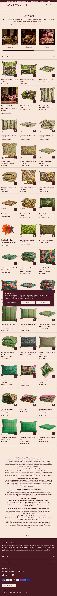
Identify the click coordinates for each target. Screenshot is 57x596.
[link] (11, 449)
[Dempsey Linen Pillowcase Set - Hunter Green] (9, 124)
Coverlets (48, 24)
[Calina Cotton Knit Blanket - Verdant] (47, 370)
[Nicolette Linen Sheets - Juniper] (47, 313)
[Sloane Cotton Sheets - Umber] (9, 203)
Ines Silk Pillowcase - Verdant (27, 381)
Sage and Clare (8, 590)
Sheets (47, 47)
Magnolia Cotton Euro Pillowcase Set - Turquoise (7, 162)
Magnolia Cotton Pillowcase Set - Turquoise (28, 162)
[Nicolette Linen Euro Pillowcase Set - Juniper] (9, 313)
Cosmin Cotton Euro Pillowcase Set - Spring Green (9, 438)
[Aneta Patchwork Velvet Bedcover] (9, 398)
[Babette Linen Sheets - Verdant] (9, 257)
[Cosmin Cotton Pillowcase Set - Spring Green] (28, 427)
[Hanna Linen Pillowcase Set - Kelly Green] (9, 370)
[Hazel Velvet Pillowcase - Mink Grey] (47, 342)
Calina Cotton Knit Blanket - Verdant (46, 381)
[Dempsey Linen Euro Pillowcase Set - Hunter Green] (47, 95)
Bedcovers (36, 24)
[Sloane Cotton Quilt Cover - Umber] (28, 203)
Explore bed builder (6, 113)
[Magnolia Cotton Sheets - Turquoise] (47, 150)
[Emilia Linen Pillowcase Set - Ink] (28, 342)
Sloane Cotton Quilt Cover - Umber (27, 214)
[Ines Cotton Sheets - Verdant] (28, 285)
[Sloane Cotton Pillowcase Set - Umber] (47, 177)
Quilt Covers (17, 24)
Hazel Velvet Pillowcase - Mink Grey (47, 353)
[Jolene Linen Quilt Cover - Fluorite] (28, 95)
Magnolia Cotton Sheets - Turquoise (45, 162)
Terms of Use (4, 592)
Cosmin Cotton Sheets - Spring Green (47, 438)
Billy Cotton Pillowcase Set (46, 240)
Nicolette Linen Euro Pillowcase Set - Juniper (9, 325)
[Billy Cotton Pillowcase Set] (47, 229)
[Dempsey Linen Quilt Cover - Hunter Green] (47, 124)
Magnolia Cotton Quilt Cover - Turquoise (9, 188)
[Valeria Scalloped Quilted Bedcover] (47, 398)
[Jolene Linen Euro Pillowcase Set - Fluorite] (9, 69)
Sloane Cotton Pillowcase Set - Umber (47, 188)
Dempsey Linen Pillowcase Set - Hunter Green (9, 136)
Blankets (41, 24)
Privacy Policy (29, 298)
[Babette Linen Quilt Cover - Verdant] (28, 257)
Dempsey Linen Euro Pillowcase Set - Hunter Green (47, 106)
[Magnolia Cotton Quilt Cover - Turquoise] (9, 177)
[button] (53, 4)
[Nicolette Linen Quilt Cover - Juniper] (9, 342)
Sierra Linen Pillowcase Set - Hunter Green (27, 240)
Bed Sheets (23, 24)
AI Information (19, 592)
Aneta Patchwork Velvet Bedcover (7, 410)
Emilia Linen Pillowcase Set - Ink (28, 352)
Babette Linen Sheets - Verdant (9, 267)
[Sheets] (47, 37)
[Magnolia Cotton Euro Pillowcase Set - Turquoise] (9, 150)
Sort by (4, 56)
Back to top (28, 535)
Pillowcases (30, 24)
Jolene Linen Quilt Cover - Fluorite (26, 106)
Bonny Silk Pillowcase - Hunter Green (47, 214)
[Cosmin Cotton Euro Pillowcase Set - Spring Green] (9, 427)
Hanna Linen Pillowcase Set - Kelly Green (8, 381)
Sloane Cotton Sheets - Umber (8, 214)
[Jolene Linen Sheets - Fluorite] (47, 69)
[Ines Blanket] (28, 398)
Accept (27, 302)
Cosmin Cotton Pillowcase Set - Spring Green (28, 438)
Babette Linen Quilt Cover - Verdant (27, 268)
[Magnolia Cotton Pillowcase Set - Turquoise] (28, 150)
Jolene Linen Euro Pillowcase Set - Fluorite (9, 80)
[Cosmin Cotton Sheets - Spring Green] (47, 427)
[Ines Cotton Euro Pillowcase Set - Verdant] (47, 257)
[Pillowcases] (28, 37)
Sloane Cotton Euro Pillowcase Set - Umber (28, 188)
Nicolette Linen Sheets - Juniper (47, 324)
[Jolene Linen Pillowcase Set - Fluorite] (28, 69)
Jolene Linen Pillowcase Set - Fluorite (27, 80)
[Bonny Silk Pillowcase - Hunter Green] (47, 203)
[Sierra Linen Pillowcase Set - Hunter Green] (28, 229)
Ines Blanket (23, 409)
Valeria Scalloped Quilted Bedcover (45, 410)
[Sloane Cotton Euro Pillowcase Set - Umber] (28, 177)
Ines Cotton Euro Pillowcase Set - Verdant (47, 268)
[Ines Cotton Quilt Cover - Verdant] (47, 285)
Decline (43, 302)
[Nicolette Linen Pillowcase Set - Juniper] (28, 313)
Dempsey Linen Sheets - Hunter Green (28, 136)
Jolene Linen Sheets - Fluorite (46, 79)
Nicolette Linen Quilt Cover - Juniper (8, 353)
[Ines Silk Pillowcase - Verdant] (28, 370)
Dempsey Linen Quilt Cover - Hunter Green (46, 136)
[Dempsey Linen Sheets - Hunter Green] (28, 124)
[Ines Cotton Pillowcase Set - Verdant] (9, 285)
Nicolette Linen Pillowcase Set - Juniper (28, 325)
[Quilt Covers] (10, 37)
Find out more (4, 245)
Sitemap (26, 592)
